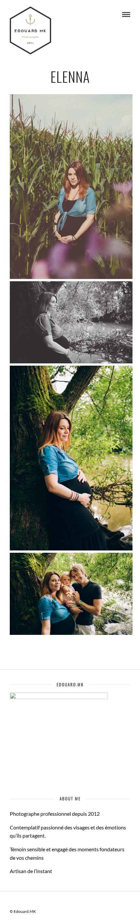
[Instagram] (74, 901)
